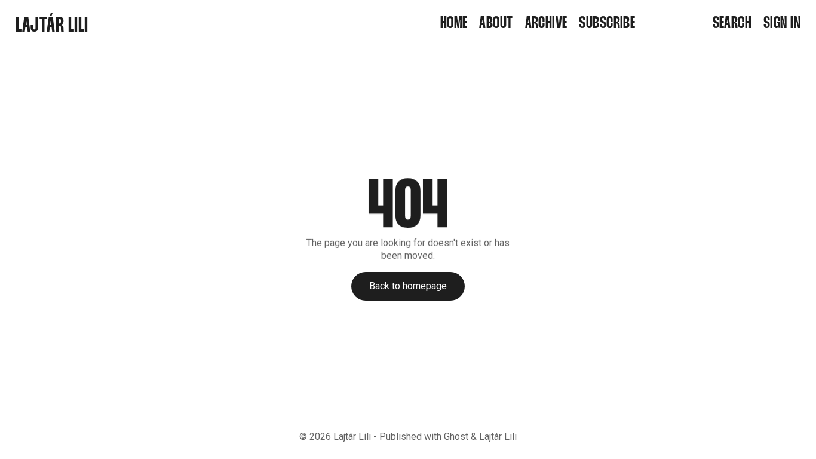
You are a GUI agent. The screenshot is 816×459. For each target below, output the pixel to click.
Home (454, 24)
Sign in (781, 24)
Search (732, 24)
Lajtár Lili (352, 436)
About (496, 24)
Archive (546, 24)
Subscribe (607, 24)
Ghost (456, 436)
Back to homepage (408, 286)
